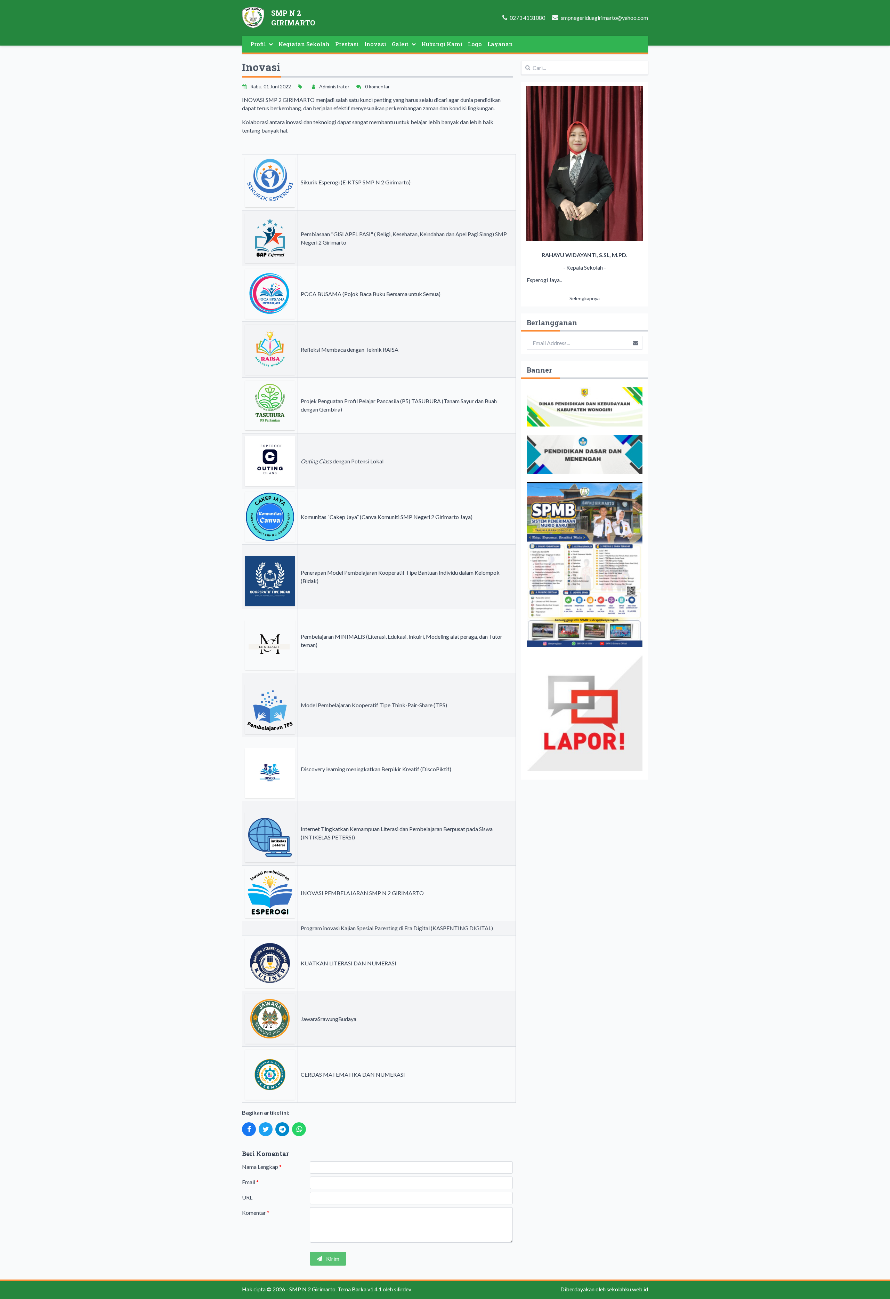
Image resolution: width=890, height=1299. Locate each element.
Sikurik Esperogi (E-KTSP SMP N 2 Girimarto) (356, 182)
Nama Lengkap (262, 1166)
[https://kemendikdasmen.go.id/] (584, 454)
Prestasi (347, 44)
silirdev (402, 1289)
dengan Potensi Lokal (342, 461)
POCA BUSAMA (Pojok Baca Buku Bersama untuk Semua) (370, 293)
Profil (258, 44)
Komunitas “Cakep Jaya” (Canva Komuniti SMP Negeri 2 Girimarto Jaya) (386, 516)
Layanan (500, 44)
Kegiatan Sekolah (304, 44)
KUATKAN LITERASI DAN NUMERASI (348, 963)
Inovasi (375, 44)
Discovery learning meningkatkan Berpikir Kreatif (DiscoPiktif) (376, 769)
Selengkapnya (584, 298)
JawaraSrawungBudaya (328, 1018)
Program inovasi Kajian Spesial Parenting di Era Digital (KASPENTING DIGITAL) (397, 928)
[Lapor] (584, 713)
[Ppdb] (584, 564)
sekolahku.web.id (627, 1289)
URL (247, 1197)
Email (250, 1182)
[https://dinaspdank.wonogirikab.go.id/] (584, 407)
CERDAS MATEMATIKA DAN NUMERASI (353, 1074)
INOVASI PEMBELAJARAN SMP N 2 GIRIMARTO (362, 893)
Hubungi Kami (441, 44)
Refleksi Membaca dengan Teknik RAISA (349, 349)
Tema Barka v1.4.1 (360, 1289)
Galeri (400, 44)
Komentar (255, 1212)
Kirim (332, 1258)
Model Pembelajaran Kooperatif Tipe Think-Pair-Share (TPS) (374, 705)
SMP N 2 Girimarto (312, 1289)
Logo (475, 44)
